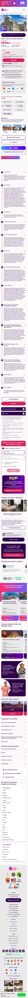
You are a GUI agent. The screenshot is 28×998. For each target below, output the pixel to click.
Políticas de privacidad (13, 940)
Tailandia (4, 822)
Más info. (19, 77)
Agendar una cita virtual (13, 490)
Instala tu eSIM (13, 945)
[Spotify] (17, 951)
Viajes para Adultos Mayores (9, 859)
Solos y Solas (5, 847)
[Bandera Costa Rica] (18, 964)
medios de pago (16, 975)
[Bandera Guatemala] (5, 964)
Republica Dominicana (8, 839)
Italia (3, 805)
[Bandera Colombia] (12, 960)
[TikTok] (23, 951)
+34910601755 (15, 912)
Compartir (14, 142)
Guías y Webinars (13, 931)
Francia (4, 827)
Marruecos (5, 832)
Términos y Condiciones (13, 938)
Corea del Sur (5, 837)
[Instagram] (3, 951)
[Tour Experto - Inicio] (4, 9)
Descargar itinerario (14, 137)
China (3, 820)
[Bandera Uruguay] (12, 964)
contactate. (8, 57)
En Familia (4, 854)
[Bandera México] (8, 964)
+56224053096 (15, 908)
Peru (3, 825)
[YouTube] (10, 951)
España (4, 792)
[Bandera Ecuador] (21, 960)
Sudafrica (4, 834)
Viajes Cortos (5, 852)
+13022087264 (17, 914)
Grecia (4, 790)
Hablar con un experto (13, 555)
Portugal (4, 815)
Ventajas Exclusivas (13, 926)
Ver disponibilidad (13, 399)
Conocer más (13, 539)
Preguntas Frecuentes (13, 936)
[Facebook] (7, 951)
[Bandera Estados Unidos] (18, 960)
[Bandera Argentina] (5, 960)
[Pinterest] (13, 951)
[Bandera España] (15, 960)
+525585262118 (15, 916)
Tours (7, 13)
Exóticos (4, 857)
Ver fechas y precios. (17, 65)
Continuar (13, 470)
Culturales (5, 849)
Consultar (13, 60)
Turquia (4, 800)
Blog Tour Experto (13, 928)
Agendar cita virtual (13, 900)
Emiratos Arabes (6, 812)
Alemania (4, 817)
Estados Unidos (6, 802)
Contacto (13, 923)
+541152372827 (16, 906)
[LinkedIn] (20, 951)
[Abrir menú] (24, 10)
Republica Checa (6, 797)
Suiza (3, 829)
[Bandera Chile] (8, 960)
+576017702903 (15, 910)
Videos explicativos (13, 943)
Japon (3, 810)
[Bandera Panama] (15, 964)
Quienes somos (13, 921)
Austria (4, 807)
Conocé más (15, 63)
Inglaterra (4, 795)
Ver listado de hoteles (15, 527)
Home (2, 13)
